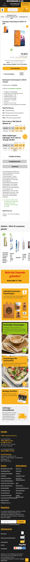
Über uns (18, 468)
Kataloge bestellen (6, 478)
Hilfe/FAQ (3, 476)
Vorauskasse (4, 542)
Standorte (18, 471)
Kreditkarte (4, 548)
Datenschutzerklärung (14, 524)
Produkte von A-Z (5, 502)
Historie (18, 473)
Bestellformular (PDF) (7, 468)
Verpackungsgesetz (6, 495)
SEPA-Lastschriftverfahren (8, 538)
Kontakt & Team (20, 476)
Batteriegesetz (5, 500)
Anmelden (21, 522)
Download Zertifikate (6, 473)
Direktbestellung (5, 471)
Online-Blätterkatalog (7, 481)
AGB (17, 483)
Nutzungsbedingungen (22, 488)
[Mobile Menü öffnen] (2, 9)
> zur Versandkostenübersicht (22, 58)
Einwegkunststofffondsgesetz (9, 498)
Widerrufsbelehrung (6, 485)
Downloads (15, 166)
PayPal (2, 545)
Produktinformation (14, 161)
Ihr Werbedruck (5, 493)
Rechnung (3, 533)
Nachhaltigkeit (5, 488)
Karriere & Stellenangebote (20, 479)
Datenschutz (19, 485)
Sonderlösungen (5, 490)
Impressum (19, 493)
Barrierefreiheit (20, 490)
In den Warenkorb (15, 68)
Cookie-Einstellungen (20, 496)
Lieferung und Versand (7, 483)
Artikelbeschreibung (14, 156)
